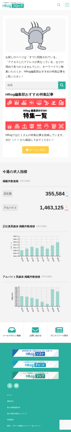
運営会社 (10, 401)
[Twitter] (9, 385)
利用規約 (10, 420)
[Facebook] (16, 385)
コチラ (15, 139)
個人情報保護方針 (13, 407)
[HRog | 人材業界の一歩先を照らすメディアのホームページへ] (13, 5)
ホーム (9, 395)
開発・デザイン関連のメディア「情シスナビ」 (24, 426)
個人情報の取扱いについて (17, 413)
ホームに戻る (37, 149)
